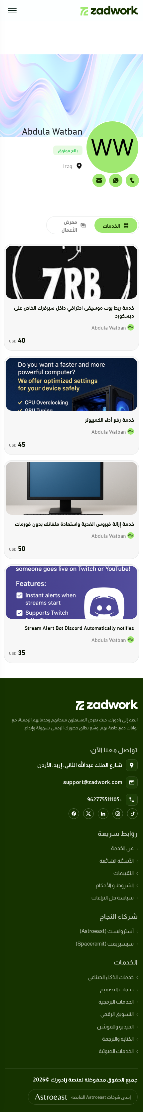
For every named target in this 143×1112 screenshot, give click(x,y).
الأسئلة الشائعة (116, 861)
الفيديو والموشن (115, 1026)
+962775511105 (104, 799)
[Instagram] (117, 813)
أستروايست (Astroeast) (107, 931)
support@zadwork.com (92, 782)
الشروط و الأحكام (115, 885)
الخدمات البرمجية (116, 1002)
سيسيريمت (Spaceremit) (105, 944)
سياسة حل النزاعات (112, 897)
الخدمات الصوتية (116, 1051)
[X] (88, 813)
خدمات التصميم (117, 989)
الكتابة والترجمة (118, 1039)
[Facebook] (74, 813)
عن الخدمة (122, 848)
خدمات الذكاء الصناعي (111, 977)
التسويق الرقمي (117, 1014)
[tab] (116, 225)
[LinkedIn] (103, 813)
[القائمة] (12, 10)
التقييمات (123, 873)
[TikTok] (132, 813)
